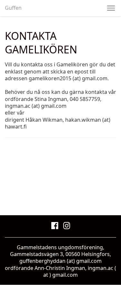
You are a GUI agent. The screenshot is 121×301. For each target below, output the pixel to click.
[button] (111, 8)
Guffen (13, 8)
